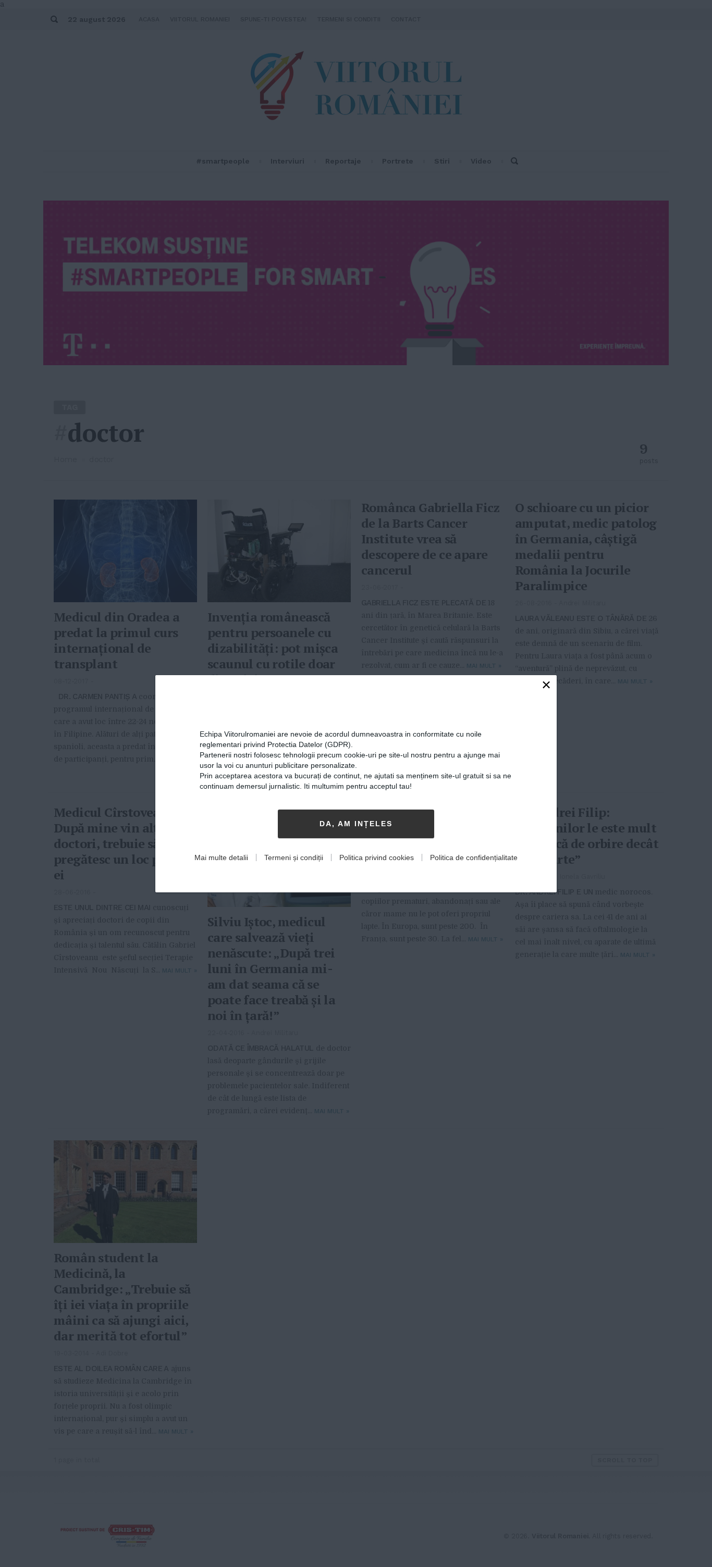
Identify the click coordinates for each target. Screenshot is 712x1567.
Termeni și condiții (293, 857)
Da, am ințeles (356, 823)
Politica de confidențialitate (474, 857)
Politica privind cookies (376, 857)
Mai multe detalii (221, 857)
